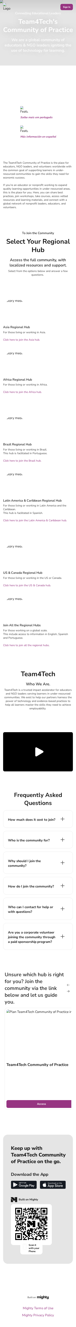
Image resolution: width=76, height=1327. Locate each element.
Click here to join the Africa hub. (22, 392)
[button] (38, 751)
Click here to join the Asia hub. (21, 340)
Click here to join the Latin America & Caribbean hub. (35, 520)
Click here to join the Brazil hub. (22, 461)
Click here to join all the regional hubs (26, 645)
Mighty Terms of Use (38, 1308)
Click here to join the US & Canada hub (26, 585)
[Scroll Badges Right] (68, 991)
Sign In (66, 7)
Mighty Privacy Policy (38, 1315)
